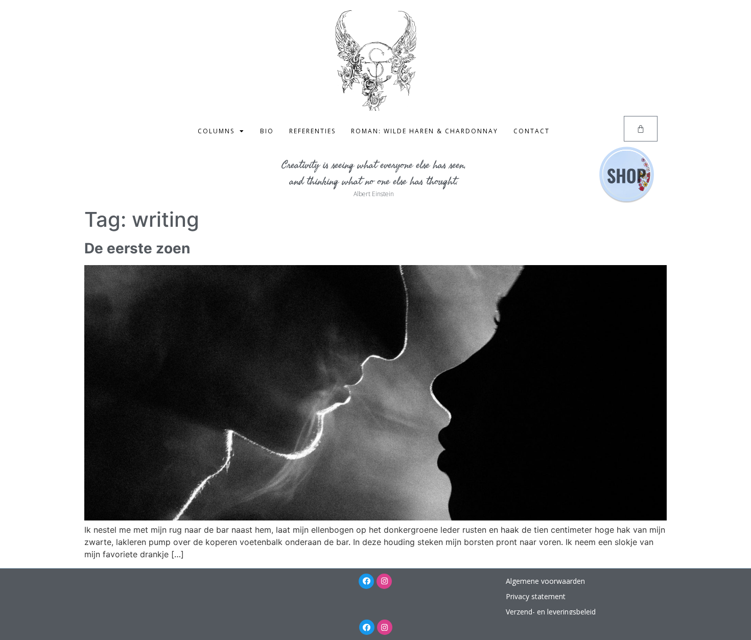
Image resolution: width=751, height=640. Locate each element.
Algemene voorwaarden (545, 581)
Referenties (312, 131)
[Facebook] (366, 581)
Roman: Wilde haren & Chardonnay (424, 131)
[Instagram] (384, 581)
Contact (531, 131)
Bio (267, 131)
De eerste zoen (137, 248)
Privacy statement (536, 596)
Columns (216, 131)
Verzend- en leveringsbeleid (551, 612)
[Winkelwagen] (641, 128)
